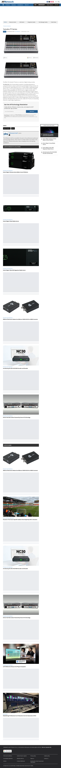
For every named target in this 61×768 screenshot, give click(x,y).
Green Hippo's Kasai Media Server (49, 144)
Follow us (30, 57)
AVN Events (22, 22)
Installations (20, 5)
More (26, 5)
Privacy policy (33, 755)
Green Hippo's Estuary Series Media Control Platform (49, 139)
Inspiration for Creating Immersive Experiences (48, 135)
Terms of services (18, 114)
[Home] (3, 5)
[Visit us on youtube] (53, 1)
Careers (4, 761)
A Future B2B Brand (21, 761)
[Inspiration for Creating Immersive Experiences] (49, 132)
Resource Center (12, 22)
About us (32, 758)
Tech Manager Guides (43, 22)
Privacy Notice (6, 115)
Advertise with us (20, 758)
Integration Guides (31, 22)
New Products (7, 128)
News (5, 31)
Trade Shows (53, 22)
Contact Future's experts (22, 755)
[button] (57, 1)
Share (6, 57)
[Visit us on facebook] (47, 1)
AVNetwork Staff (11, 31)
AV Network (17, 31)
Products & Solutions (7, 26)
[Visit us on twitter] (49, 1)
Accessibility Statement (8, 758)
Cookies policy (47, 755)
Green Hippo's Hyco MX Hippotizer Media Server (48, 148)
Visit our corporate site (46, 747)
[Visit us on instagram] (51, 1)
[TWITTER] (10, 135)
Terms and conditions (7, 755)
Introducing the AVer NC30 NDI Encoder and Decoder (50, 153)
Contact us (46, 758)
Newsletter (36, 57)
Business (14, 5)
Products (8, 5)
